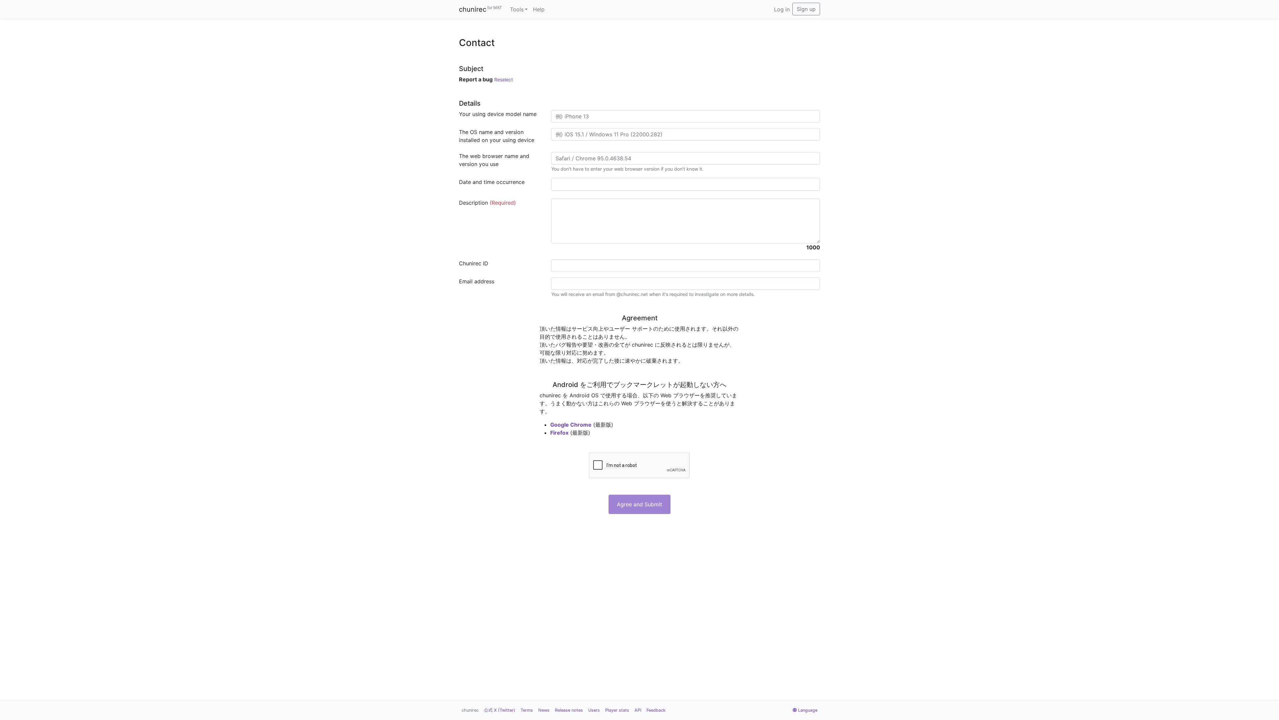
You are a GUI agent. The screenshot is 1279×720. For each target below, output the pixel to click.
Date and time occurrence (492, 182)
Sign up (806, 9)
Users (594, 710)
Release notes (569, 710)
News (544, 710)
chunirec (480, 9)
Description (487, 202)
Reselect (503, 79)
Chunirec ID (473, 263)
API (638, 710)
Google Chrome (571, 424)
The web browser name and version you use (494, 160)
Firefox (559, 432)
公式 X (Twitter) (499, 710)
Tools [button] (517, 9)
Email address (476, 281)
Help (539, 9)
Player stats (617, 710)
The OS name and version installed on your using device (496, 136)
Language (807, 710)
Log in (782, 9)
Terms (527, 710)
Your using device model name (498, 114)
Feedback (655, 710)
